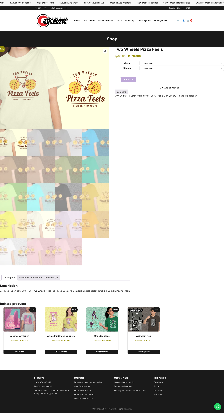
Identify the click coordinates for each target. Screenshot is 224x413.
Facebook (158, 382)
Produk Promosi (105, 20)
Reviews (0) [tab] (52, 277)
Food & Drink (162, 95)
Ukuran (127, 68)
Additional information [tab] (30, 277)
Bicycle (145, 95)
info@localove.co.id (58, 8)
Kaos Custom (88, 20)
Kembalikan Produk (82, 390)
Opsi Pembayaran (82, 386)
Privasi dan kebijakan (83, 398)
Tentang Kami (144, 20)
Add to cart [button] (19, 352)
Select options (61, 352)
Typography (191, 95)
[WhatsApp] (217, 406)
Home (77, 20)
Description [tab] (9, 277)
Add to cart (128, 79)
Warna (127, 63)
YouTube (158, 394)
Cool (153, 95)
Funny (173, 95)
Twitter (157, 386)
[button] (105, 51)
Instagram (158, 390)
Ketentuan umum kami (84, 394)
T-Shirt (119, 20)
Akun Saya (130, 20)
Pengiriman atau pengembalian (88, 382)
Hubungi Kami (160, 20)
